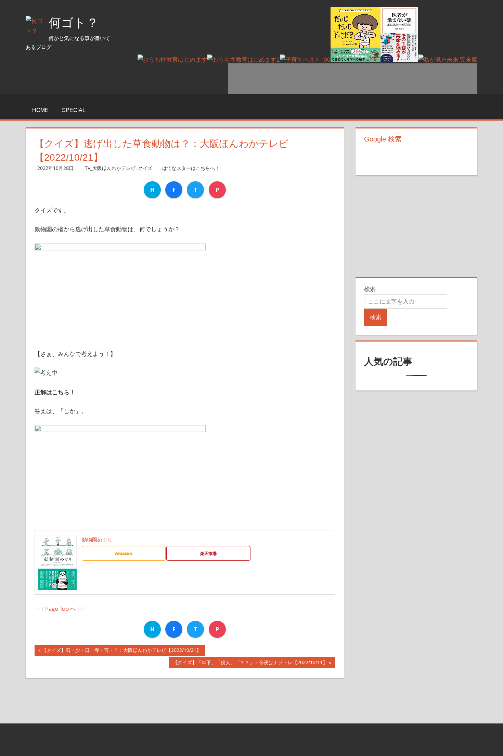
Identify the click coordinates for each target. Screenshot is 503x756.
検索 (370, 289)
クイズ (145, 168)
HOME (40, 110)
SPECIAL (74, 110)
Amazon (123, 553)
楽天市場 (208, 553)
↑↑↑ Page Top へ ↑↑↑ (61, 608)
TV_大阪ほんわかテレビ (110, 168)
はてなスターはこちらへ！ (191, 168)
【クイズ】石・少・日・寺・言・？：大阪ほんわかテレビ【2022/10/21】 (121, 651)
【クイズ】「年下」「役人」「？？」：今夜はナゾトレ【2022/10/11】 (250, 663)
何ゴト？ (74, 23)
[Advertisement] (352, 78)
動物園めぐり (97, 539)
